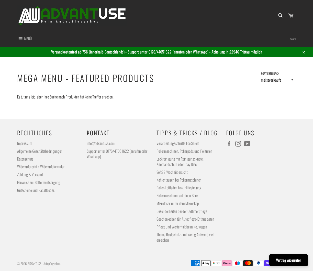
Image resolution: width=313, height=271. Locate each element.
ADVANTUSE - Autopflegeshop (44, 263)
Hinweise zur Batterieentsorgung (38, 182)
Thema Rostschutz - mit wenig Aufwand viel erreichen (184, 237)
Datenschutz (25, 159)
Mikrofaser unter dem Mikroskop (177, 203)
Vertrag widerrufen (288, 260)
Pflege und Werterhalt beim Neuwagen (181, 227)
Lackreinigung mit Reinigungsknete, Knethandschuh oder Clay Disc (179, 161)
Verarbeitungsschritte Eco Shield (177, 143)
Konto (293, 38)
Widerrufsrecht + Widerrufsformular (41, 167)
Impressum (24, 143)
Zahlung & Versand (30, 174)
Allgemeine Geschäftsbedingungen (40, 151)
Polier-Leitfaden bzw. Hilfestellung (178, 188)
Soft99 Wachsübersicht (172, 172)
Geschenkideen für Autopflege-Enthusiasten (185, 219)
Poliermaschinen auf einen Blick (177, 195)
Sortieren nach (270, 74)
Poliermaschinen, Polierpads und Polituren (184, 151)
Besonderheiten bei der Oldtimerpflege (181, 211)
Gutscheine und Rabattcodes (36, 190)
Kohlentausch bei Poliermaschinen (178, 180)
